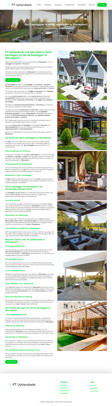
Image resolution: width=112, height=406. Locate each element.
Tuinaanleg (58, 5)
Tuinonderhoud (69, 5)
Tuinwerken (47, 5)
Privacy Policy (94, 391)
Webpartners (94, 388)
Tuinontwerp (82, 5)
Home (39, 5)
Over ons (91, 5)
